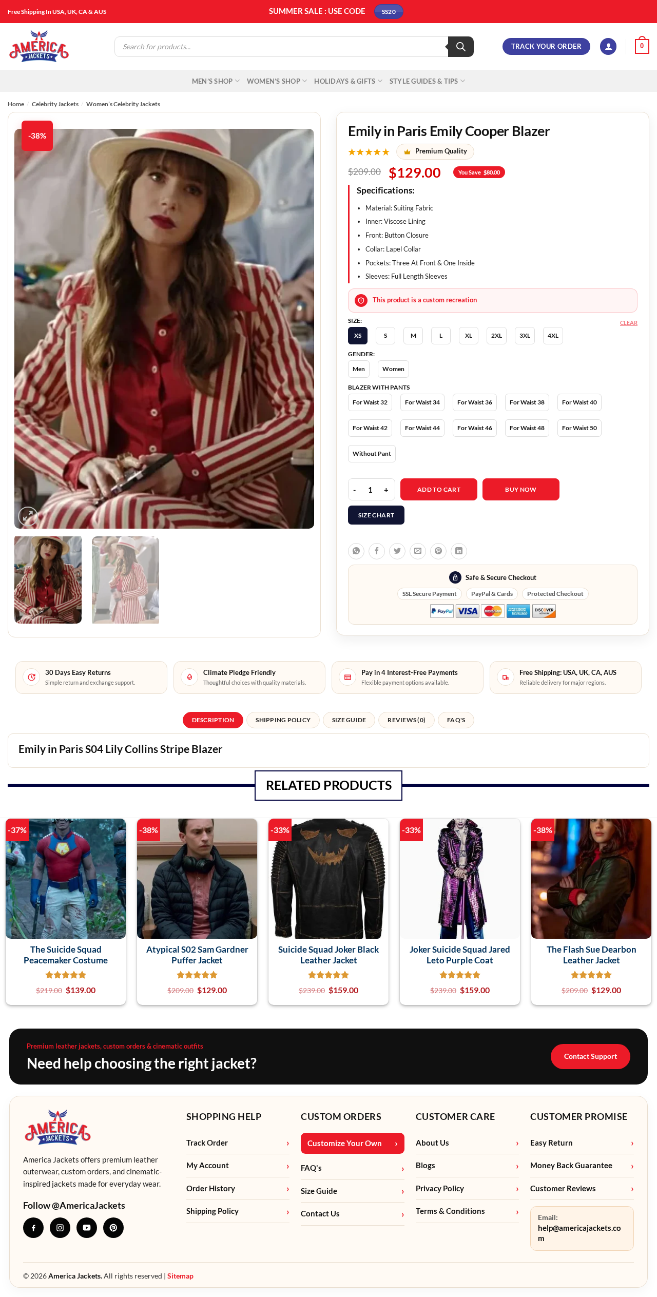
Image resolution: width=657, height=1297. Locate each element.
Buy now (521, 489)
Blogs (425, 1165)
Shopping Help (224, 1116)
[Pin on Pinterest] (438, 551)
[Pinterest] (113, 1227)
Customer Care (455, 1116)
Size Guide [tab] (349, 720)
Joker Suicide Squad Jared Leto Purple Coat (460, 954)
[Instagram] (60, 1227)
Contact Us (320, 1213)
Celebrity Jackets (55, 104)
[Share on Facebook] (377, 551)
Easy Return (551, 1142)
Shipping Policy (212, 1211)
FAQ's (311, 1168)
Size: (355, 321)
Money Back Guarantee (571, 1165)
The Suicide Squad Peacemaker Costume (66, 954)
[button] (608, 46)
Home (16, 104)
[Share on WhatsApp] (356, 551)
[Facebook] (33, 1227)
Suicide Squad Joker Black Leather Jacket (328, 954)
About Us (432, 1142)
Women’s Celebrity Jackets (123, 104)
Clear (628, 322)
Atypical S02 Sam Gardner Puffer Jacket (197, 954)
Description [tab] (213, 720)
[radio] (358, 335)
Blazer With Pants (379, 387)
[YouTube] (86, 1227)
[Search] (461, 46)
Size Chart (376, 515)
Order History (210, 1188)
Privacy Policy (440, 1188)
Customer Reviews (563, 1188)
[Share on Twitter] (397, 551)
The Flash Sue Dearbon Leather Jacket (591, 954)
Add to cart (438, 489)
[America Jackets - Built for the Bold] (39, 46)
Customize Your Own (344, 1143)
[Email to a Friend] (418, 551)
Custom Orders (341, 1116)
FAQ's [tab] (456, 720)
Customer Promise (579, 1116)
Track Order (207, 1142)
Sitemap (180, 1275)
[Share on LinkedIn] (459, 551)
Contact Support (590, 1056)
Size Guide (319, 1191)
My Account (207, 1165)
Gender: (361, 354)
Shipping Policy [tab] (283, 720)
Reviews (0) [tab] (407, 720)
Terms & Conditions (450, 1211)
